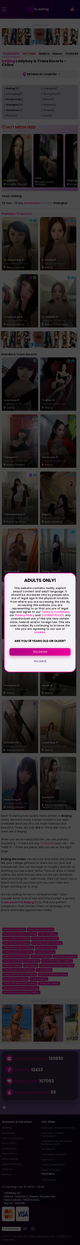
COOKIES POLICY (52, 615)
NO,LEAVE (40, 661)
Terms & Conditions (55, 612)
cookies (39, 632)
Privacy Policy (24, 615)
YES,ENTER (40, 651)
